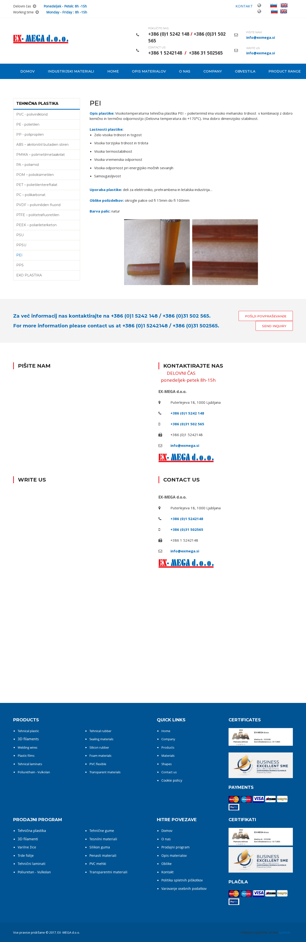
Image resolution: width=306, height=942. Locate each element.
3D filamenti (28, 838)
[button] (157, 253)
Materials (168, 755)
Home (165, 731)
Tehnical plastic (28, 731)
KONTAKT (244, 6)
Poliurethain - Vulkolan (34, 772)
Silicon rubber (99, 747)
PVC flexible (97, 764)
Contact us (169, 772)
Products (167, 747)
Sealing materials (101, 739)
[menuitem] (27, 71)
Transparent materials (104, 772)
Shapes (166, 764)
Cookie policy (171, 780)
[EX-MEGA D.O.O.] (40, 41)
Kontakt (167, 872)
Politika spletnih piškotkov (182, 880)
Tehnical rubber (100, 731)
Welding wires (27, 747)
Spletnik (284, 932)
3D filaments (28, 738)
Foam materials (100, 755)
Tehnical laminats (30, 764)
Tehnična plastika (32, 830)
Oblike (166, 863)
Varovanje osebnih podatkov (184, 888)
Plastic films (26, 755)
